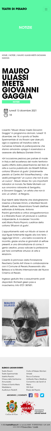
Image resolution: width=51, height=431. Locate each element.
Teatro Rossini (7, 371)
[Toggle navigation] (46, 9)
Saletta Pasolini (8, 376)
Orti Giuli (29, 387)
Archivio (11, 395)
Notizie (12, 55)
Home (4, 55)
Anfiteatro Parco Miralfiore (36, 379)
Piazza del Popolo (33, 390)
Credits (35, 427)
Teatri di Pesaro (14, 9)
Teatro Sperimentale (10, 374)
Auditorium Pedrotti (9, 390)
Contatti (22, 395)
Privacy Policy (27, 427)
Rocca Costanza (32, 376)
